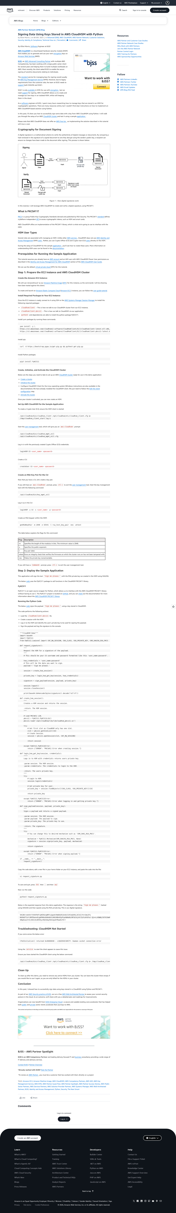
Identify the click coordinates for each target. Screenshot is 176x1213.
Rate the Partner (47, 1070)
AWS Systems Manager (80, 1086)
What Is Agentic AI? (22, 1163)
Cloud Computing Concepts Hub (28, 1168)
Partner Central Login (125, 51)
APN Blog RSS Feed (127, 90)
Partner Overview (35, 1065)
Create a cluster (26, 379)
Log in (63, 1119)
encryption (58, 53)
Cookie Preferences (42, 1205)
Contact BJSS (23, 1065)
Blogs (16, 1182)
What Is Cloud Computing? (25, 1159)
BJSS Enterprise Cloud (54, 1002)
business (78, 1057)
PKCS (20, 217)
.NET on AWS (95, 1163)
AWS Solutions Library (61, 1168)
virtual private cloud (43, 267)
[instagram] (145, 1201)
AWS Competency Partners (75, 1081)
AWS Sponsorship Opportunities (129, 57)
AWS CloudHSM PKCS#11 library (47, 596)
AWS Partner (33, 1075)
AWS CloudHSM (58, 1081)
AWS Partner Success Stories (89, 1084)
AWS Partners (58, 1186)
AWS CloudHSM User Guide (91, 262)
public (24, 1005)
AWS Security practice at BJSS (40, 994)
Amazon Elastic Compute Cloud (48, 291)
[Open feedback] (173, 606)
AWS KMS (38, 1084)
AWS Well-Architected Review (73, 994)
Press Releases (20, 1186)
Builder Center (96, 1154)
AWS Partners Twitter (127, 82)
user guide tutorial (100, 291)
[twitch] (149, 1201)
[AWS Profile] (167, 3)
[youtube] (153, 1201)
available (31, 90)
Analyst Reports (59, 1182)
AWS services (72, 238)
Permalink (61, 40)
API (37, 219)
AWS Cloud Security (22, 1173)
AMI (64, 283)
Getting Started (58, 1154)
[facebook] (138, 1201)
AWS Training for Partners (127, 54)
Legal (130, 1186)
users (40, 240)
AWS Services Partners (38, 1086)
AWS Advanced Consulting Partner (37, 61)
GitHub (65, 594)
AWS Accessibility (135, 1182)
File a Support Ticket (136, 1159)
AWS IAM (89, 1081)
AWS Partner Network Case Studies (130, 43)
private (32, 1005)
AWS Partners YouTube (128, 85)
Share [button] (83, 40)
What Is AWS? (20, 1154)
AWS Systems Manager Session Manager (80, 300)
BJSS (20, 61)
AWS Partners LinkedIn (128, 79)
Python (57, 1089)
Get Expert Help (134, 1177)
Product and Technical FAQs (63, 1177)
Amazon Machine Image (53, 283)
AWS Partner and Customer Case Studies (132, 41)
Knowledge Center (135, 1168)
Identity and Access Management (41, 1089)
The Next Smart (73, 1089)
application (81, 116)
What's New (19, 1177)
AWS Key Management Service (31, 80)
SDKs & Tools (95, 1159)
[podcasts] (157, 1201)
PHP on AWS (95, 1177)
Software (34, 46)
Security (64, 1089)
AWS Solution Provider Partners (59, 1086)
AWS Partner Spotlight (69, 1084)
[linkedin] (141, 1201)
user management (32, 427)
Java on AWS (95, 1173)
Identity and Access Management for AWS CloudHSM (50, 262)
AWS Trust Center (59, 1163)
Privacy (17, 1205)
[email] (161, 1201)
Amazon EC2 (66, 291)
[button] (34, 10)
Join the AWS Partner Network (128, 49)
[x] (134, 1201)
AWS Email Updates (127, 87)
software (25, 103)
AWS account (55, 259)
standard (24, 77)
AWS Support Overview (138, 1173)
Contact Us (132, 1154)
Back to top (86, 1191)
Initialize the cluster (28, 383)
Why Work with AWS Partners (128, 46)
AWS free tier (61, 121)
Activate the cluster (28, 395)
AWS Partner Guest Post (51, 1084)
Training (55, 1159)
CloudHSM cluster (50, 116)
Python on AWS (96, 1168)
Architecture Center (60, 1173)
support (21, 85)
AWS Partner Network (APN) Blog (31, 30)
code (28, 581)
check (80, 594)
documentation (58, 248)
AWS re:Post (133, 1163)
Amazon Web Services (26, 56)
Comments (73, 40)
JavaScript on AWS (98, 1182)
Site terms (27, 1205)
